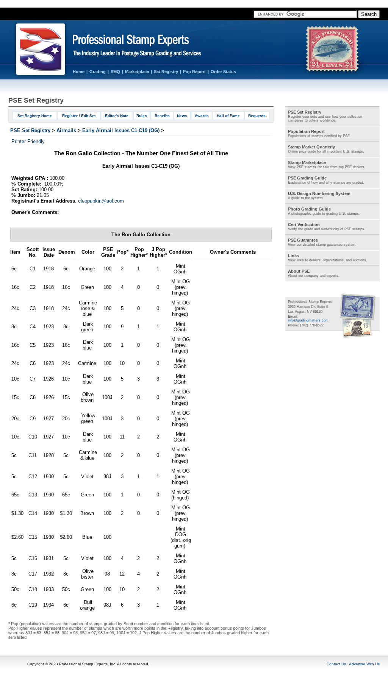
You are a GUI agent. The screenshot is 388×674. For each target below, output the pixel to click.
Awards (202, 116)
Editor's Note (116, 116)
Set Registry (166, 71)
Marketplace (137, 71)
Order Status (223, 71)
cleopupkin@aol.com (101, 201)
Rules (141, 116)
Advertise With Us (364, 664)
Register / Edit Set (78, 116)
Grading (97, 71)
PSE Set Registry (30, 130)
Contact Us (336, 664)
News (182, 116)
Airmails (66, 130)
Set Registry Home (34, 116)
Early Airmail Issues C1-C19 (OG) (121, 130)
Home (78, 71)
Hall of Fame (228, 116)
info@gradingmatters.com (308, 320)
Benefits (162, 116)
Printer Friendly (28, 141)
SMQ (115, 71)
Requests (257, 116)
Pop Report (194, 71)
